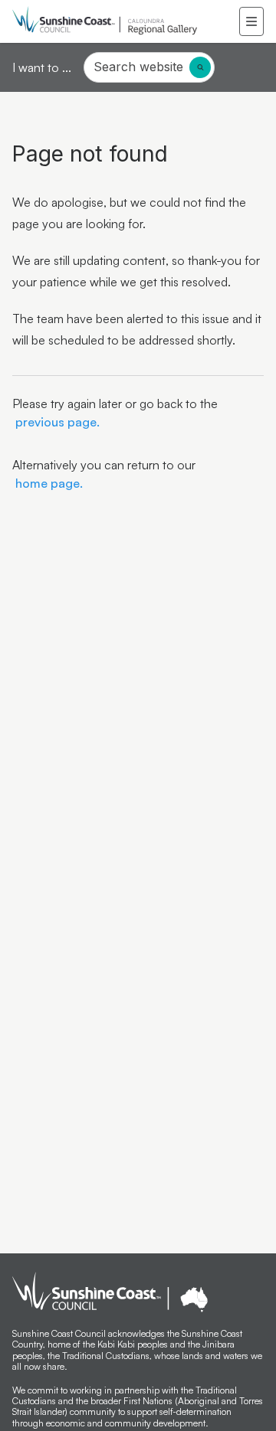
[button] (251, 21)
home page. (47, 483)
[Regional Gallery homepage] (125, 21)
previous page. (56, 422)
